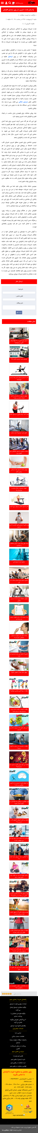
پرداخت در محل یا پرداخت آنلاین (18, 1047)
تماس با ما (18, 1033)
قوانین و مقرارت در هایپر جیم (18, 1066)
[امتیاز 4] (5, 994)
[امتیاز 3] (4, 994)
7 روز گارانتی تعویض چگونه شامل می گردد (18, 1021)
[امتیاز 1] (2, 994)
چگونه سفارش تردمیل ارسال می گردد (18, 1008)
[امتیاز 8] (9, 994)
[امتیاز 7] (8, 994)
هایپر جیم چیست (18, 1056)
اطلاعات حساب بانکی (18, 1036)
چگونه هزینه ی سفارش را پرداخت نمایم (18, 1014)
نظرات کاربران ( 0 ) (28, 24)
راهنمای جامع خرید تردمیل (18, 1026)
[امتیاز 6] (7, 994)
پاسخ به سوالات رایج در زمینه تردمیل (18, 1041)
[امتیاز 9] (10, 994)
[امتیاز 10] (11, 994)
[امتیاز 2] (3, 994)
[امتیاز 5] (6, 994)
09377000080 (19, 3)
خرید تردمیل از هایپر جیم (18, 1059)
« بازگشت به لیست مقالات (28, 15)
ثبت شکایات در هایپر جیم (18, 1063)
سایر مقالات (31, 321)
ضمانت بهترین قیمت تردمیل (18, 1004)
